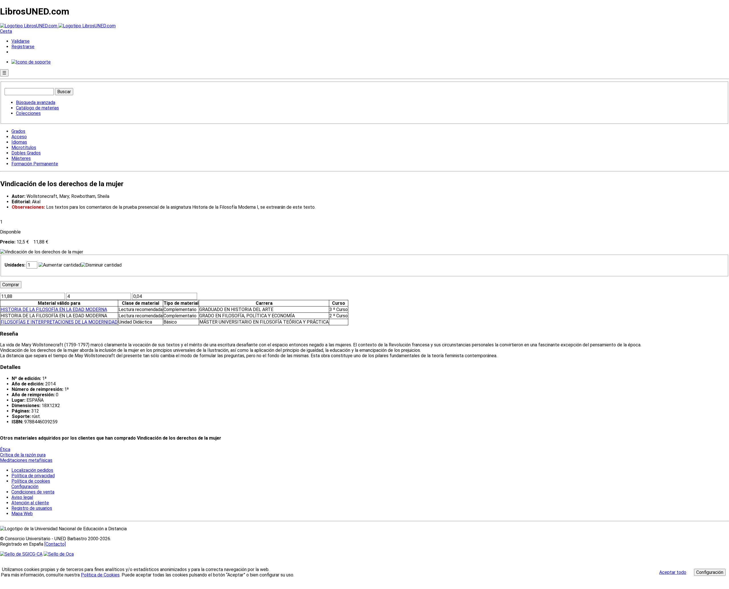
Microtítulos (23, 147)
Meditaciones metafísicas (26, 460)
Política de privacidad (33, 475)
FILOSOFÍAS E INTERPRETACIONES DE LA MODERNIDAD (59, 322)
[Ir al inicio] (58, 26)
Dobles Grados (26, 153)
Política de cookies (30, 481)
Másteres (21, 158)
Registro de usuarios (31, 508)
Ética (5, 449)
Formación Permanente (34, 163)
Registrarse (22, 46)
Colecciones (28, 113)
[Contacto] (55, 544)
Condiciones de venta (32, 492)
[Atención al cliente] (31, 62)
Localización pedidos (32, 470)
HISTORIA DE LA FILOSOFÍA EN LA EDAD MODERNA (54, 309)
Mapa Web (22, 513)
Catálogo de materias (37, 108)
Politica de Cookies (100, 575)
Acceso (19, 136)
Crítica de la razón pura (23, 455)
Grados (18, 131)
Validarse (20, 41)
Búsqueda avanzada (35, 102)
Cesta (6, 31)
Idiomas (19, 142)
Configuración (24, 486)
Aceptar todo (672, 572)
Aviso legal (22, 497)
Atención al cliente (30, 502)
